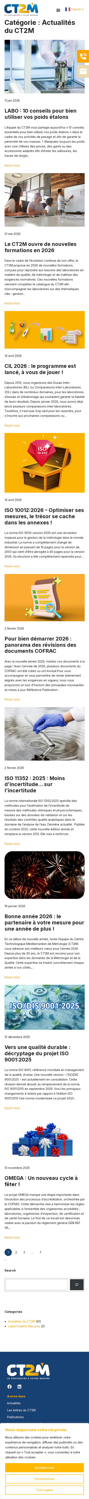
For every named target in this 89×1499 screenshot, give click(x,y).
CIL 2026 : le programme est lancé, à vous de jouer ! (40, 369)
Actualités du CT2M (21, 1321)
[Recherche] (77, 1284)
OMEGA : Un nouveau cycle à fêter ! (41, 1181)
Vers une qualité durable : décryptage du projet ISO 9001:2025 (37, 1053)
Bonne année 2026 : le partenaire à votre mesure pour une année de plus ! (44, 922)
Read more (12, 165)
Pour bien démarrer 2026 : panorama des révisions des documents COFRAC (40, 645)
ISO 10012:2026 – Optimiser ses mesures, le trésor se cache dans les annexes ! (44, 516)
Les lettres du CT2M (21, 1410)
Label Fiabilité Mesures (24, 1326)
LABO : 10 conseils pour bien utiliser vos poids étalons (41, 114)
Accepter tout (44, 1467)
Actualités (14, 1403)
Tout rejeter (44, 1490)
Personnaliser (45, 1479)
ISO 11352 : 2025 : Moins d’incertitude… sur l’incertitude (35, 784)
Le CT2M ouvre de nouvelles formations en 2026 (41, 247)
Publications (15, 1417)
